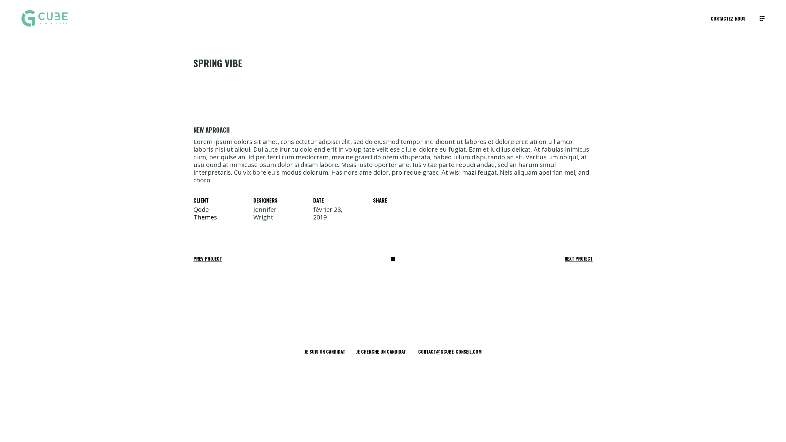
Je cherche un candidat (381, 351)
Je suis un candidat (325, 351)
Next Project (579, 258)
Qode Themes (205, 213)
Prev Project (207, 258)
